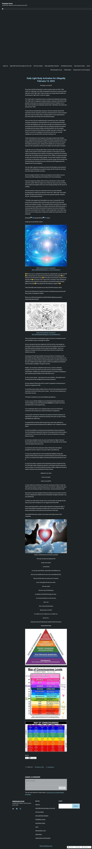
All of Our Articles (38, 66)
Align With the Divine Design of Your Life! (21, 66)
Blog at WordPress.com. (46, 846)
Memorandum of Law (56, 70)
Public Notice (67, 70)
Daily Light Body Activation (52, 66)
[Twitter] (13, 809)
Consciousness (51, 767)
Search (76, 806)
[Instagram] (20, 809)
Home (88, 66)
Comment (62, 787)
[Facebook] (17, 809)
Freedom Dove (7, 3)
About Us (5, 66)
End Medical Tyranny (66, 66)
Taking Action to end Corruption (81, 70)
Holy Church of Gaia (79, 66)
